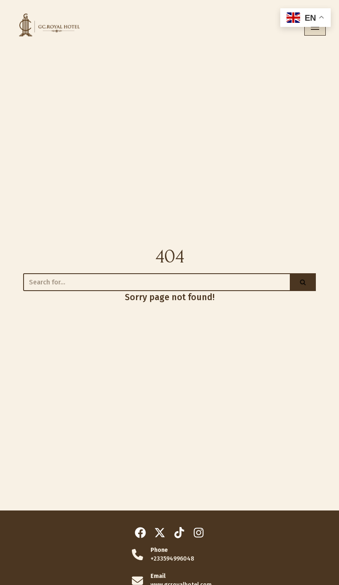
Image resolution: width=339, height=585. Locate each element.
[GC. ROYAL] (47, 27)
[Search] (303, 282)
